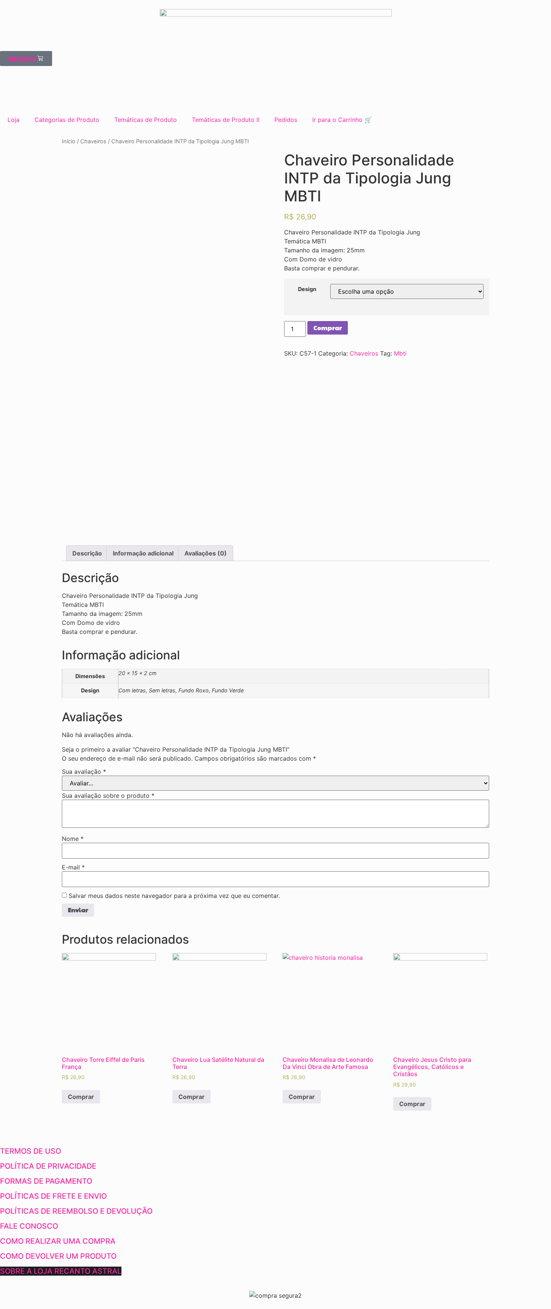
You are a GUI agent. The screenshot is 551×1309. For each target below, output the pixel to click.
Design (307, 289)
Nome (73, 839)
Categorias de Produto (66, 119)
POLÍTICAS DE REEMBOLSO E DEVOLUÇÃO (76, 1211)
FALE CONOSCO (29, 1226)
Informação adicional (143, 553)
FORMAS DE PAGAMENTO (46, 1181)
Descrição (87, 553)
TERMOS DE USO (30, 1151)
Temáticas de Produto (145, 119)
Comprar (327, 327)
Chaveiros (93, 141)
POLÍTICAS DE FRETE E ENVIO (53, 1196)
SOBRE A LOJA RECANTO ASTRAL (60, 1271)
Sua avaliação (84, 772)
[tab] (87, 553)
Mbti (400, 353)
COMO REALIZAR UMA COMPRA (57, 1241)
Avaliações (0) (205, 553)
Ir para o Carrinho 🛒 (342, 119)
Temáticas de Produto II (225, 119)
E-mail (73, 867)
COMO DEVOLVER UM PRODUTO (58, 1256)
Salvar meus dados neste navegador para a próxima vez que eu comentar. (174, 896)
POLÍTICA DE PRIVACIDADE (48, 1166)
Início (68, 141)
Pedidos (285, 119)
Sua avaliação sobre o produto (108, 796)
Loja (13, 119)
